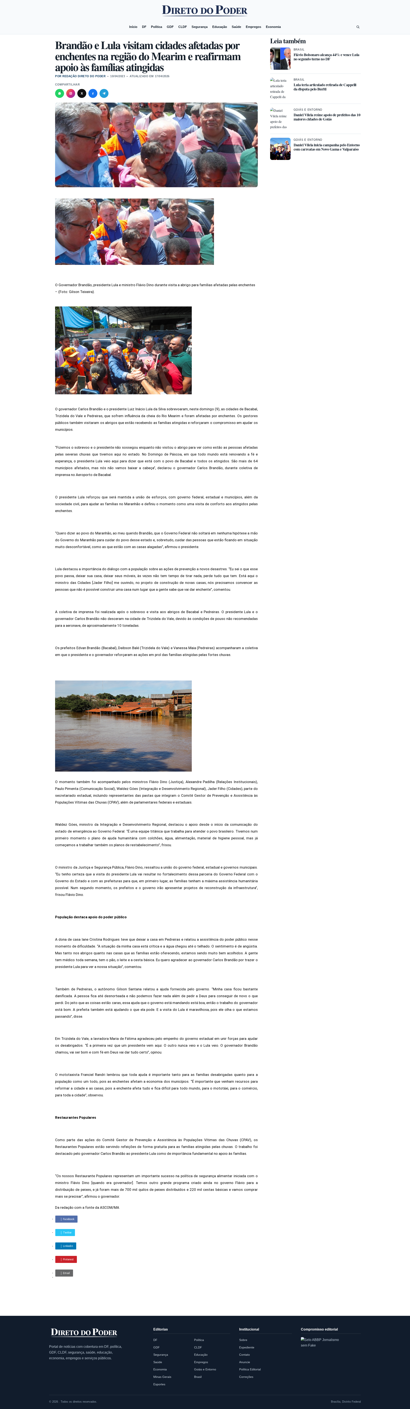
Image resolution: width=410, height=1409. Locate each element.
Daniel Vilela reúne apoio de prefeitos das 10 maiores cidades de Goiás (327, 117)
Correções (246, 1377)
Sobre (243, 1340)
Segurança (200, 27)
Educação (219, 27)
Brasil (299, 49)
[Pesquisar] (358, 27)
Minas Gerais (162, 1377)
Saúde (236, 27)
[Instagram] (70, 93)
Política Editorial (250, 1369)
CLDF (182, 27)
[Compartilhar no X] (81, 93)
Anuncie (244, 1362)
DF (144, 27)
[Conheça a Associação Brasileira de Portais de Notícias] (323, 1359)
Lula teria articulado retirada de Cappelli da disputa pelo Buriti (325, 87)
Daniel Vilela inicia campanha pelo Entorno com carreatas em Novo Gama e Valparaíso (327, 147)
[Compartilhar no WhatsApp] (59, 93)
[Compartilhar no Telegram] (104, 93)
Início (133, 27)
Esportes (159, 1384)
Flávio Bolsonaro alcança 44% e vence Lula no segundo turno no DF (326, 57)
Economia (273, 27)
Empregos (253, 27)
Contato (244, 1354)
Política (156, 27)
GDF (170, 27)
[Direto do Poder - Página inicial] (84, 1333)
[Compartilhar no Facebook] (92, 93)
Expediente (246, 1347)
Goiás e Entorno (308, 109)
